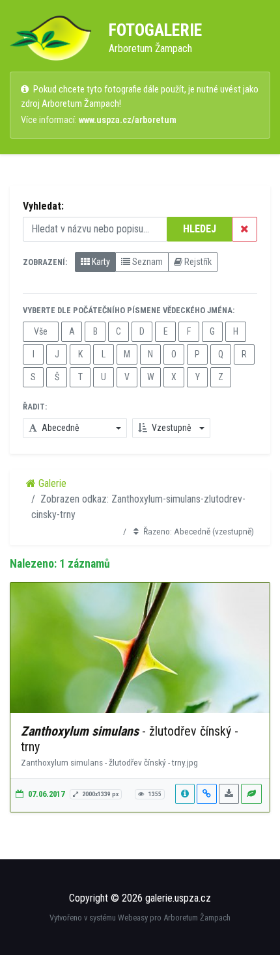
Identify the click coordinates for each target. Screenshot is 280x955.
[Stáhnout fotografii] (229, 794)
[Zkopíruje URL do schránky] (207, 794)
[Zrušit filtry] (244, 229)
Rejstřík (197, 261)
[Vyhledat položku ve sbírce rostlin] (251, 794)
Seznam (146, 261)
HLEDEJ (199, 229)
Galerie (51, 483)
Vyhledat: (43, 206)
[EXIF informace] (185, 794)
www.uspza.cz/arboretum (127, 120)
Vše (41, 331)
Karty (100, 261)
